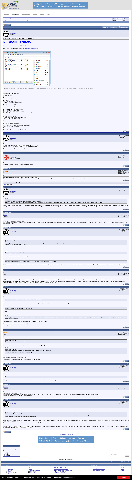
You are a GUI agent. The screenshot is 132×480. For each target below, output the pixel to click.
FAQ (49, 14)
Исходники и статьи (27, 18)
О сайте (123, 467)
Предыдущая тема (62, 434)
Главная (6, 14)
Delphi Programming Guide (60, 471)
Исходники (15, 14)
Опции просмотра (124, 27)
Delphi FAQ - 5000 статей (60, 467)
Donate (122, 469)
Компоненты (26, 14)
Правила (31, 467)
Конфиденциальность (98, 467)
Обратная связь (107, 461)
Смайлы (4, 453)
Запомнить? (126, 18)
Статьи (42, 14)
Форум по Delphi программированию (12, 18)
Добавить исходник (12, 472)
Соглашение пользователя (99, 469)
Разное (21, 18)
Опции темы (105, 27)
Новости (9, 467)
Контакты (123, 470)
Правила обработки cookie (99, 470)
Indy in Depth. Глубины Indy (60, 472)
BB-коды (5, 452)
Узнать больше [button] (70, 477)
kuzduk (12, 33)
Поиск (35, 14)
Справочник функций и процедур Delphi (63, 470)
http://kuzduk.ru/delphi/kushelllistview (30, 48)
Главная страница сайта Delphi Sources (119, 461)
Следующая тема (70, 434)
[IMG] (4, 454)
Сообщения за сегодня (34, 470)
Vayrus (12, 157)
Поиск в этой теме (114, 27)
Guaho (4, 184)
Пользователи (32, 471)
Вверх (129, 461)
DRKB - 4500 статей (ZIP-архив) (61, 469)
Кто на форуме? (33, 472)
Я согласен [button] (123, 477)
